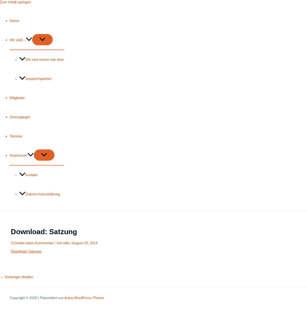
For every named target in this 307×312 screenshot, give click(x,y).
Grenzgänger (20, 117)
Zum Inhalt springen (15, 2)
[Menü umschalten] (42, 39)
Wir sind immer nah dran (44, 59)
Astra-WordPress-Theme (84, 298)
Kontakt (31, 175)
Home (14, 21)
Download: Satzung (26, 251)
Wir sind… (18, 40)
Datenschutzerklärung (42, 194)
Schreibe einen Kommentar (32, 243)
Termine (16, 136)
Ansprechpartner (38, 79)
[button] (29, 40)
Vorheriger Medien (16, 277)
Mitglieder (17, 98)
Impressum (19, 155)
